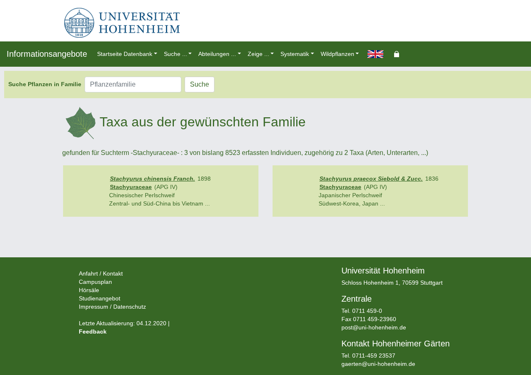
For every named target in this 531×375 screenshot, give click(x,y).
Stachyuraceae (131, 187)
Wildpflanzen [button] (337, 54)
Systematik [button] (294, 54)
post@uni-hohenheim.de (373, 327)
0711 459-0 (367, 310)
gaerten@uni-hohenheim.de (378, 363)
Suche (199, 84)
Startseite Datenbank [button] (124, 54)
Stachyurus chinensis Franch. (152, 178)
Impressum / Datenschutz (112, 306)
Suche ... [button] (175, 54)
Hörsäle (89, 290)
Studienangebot (99, 298)
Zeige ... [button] (258, 54)
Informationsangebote (47, 53)
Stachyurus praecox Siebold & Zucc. (371, 178)
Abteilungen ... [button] (217, 54)
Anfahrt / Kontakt (101, 273)
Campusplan (95, 281)
